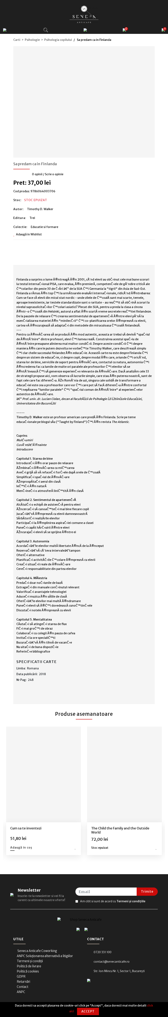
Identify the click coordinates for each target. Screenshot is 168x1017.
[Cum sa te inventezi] (44, 774)
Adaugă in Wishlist (29, 234)
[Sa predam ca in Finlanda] (84, 100)
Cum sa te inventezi (25, 828)
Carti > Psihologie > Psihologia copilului (42, 40)
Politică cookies (28, 971)
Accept (88, 1011)
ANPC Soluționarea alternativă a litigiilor (45, 956)
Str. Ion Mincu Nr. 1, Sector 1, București (119, 971)
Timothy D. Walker (40, 209)
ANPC (21, 992)
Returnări (23, 982)
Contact (22, 987)
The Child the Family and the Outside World (120, 830)
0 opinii (37, 174)
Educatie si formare (44, 227)
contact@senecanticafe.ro (111, 961)
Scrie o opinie (54, 174)
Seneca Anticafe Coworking (37, 951)
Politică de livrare (29, 966)
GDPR (21, 976)
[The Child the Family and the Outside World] (125, 774)
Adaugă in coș (21, 847)
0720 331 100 (102, 952)
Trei (32, 218)
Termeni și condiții (30, 961)
